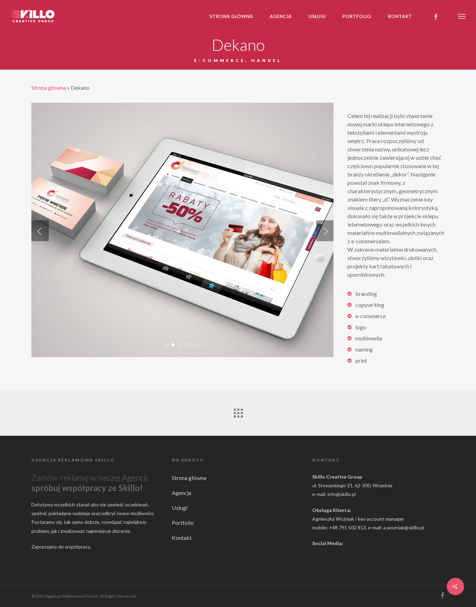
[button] (462, 16)
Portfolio (183, 522)
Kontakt (182, 537)
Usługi (179, 507)
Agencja (181, 492)
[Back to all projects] (238, 411)
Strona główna (48, 87)
